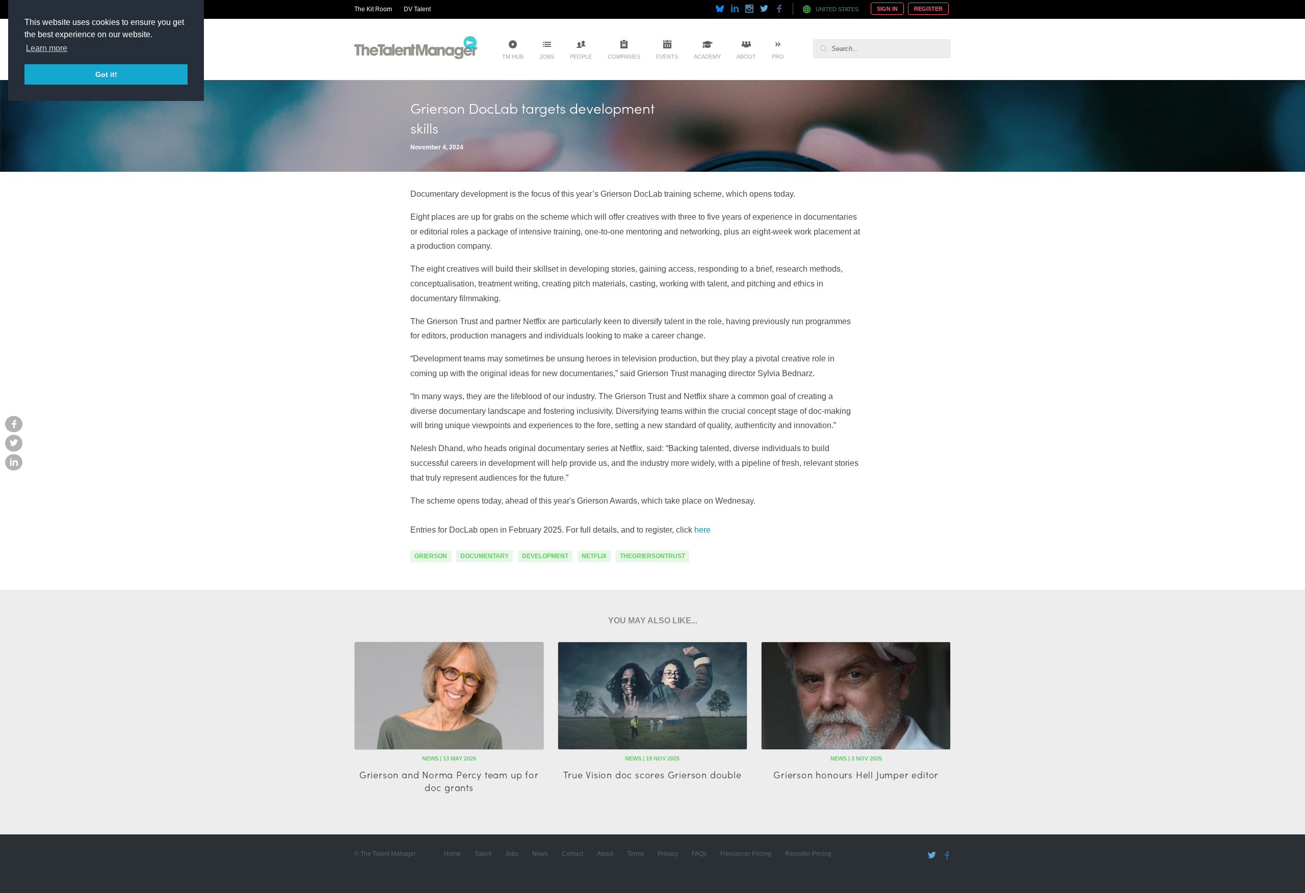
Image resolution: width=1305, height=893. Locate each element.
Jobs (546, 57)
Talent (483, 853)
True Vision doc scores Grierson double (652, 774)
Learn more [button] (46, 48)
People (581, 57)
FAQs (699, 853)
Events (667, 57)
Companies (624, 57)
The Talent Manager (415, 49)
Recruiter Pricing (808, 853)
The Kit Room (373, 9)
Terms (635, 853)
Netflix (594, 556)
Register (928, 9)
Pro (778, 57)
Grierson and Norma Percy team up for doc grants (449, 781)
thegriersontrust (652, 556)
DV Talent (417, 9)
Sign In (887, 9)
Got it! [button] (106, 74)
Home (452, 853)
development (545, 556)
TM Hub (513, 57)
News (540, 853)
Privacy (668, 853)
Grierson (430, 556)
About (746, 57)
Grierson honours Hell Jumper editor (855, 774)
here (702, 530)
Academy (707, 57)
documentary (484, 556)
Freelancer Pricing (745, 853)
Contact (572, 853)
